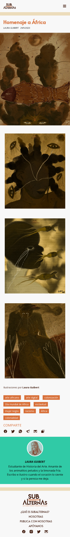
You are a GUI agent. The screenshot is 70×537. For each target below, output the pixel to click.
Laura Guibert (11, 27)
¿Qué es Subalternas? (35, 512)
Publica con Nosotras (36, 521)
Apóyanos (36, 526)
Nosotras (36, 516)
